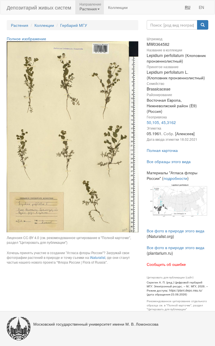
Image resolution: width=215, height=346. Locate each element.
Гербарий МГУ (73, 25)
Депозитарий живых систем (39, 7)
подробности (175, 178)
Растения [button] (88, 8)
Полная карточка (162, 150)
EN (201, 7)
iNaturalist (97, 257)
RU (187, 7)
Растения (19, 25)
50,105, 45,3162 (161, 122)
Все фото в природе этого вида (175, 230)
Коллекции (118, 7)
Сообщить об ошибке (166, 264)
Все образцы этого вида (169, 161)
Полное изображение (26, 38)
